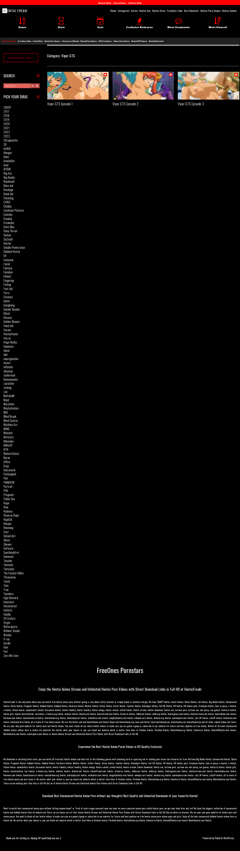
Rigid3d (7, 519)
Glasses (7, 317)
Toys (5, 585)
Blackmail (8, 181)
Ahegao (7, 152)
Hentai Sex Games (52, 41)
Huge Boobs (10, 342)
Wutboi (7, 635)
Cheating (8, 198)
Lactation (8, 383)
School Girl (9, 536)
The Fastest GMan (13, 573)
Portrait (7, 486)
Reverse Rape (11, 515)
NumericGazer (11, 453)
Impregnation (10, 358)
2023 (6, 136)
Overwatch (9, 470)
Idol (5, 354)
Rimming (8, 527)
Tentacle (8, 564)
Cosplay (7, 218)
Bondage (8, 189)
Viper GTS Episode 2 (125, 103)
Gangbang (9, 305)
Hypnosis (8, 346)
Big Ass (7, 173)
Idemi (6, 350)
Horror (7, 338)
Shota (6, 540)
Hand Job (8, 325)
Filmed (7, 276)
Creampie (8, 222)
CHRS (6, 202)
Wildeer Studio (11, 630)
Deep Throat (10, 231)
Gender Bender (11, 309)
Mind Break (9, 416)
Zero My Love (10, 655)
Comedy (7, 214)
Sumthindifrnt (11, 552)
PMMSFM (8, 482)
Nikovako (8, 441)
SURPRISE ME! (20, 57)
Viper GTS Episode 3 (191, 103)
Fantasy (7, 268)
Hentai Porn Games (89, 41)
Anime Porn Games (121, 41)
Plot (5, 478)
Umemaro (8, 602)
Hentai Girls (104, 3)
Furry (6, 292)
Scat (6, 532)
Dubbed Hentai (11, 251)
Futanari (8, 297)
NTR (5, 449)
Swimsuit (8, 556)
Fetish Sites (38, 41)
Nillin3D (7, 445)
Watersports (10, 626)
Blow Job (8, 185)
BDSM (7, 169)
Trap (5, 589)
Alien (6, 156)
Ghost (6, 313)
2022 (6, 132)
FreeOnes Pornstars (120, 670)
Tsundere (8, 593)
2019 (6, 119)
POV (5, 490)
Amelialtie (9, 161)
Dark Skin (8, 227)
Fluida (217, 838)
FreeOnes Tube (24, 41)
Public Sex (9, 499)
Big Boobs (9, 177)
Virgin (6, 622)
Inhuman (8, 371)
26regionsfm (10, 140)
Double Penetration (14, 247)
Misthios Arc (10, 424)
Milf (5, 412)
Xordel (7, 643)
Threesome (9, 577)
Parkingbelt (9, 474)
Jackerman (9, 375)
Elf (5, 255)
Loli (5, 391)
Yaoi (5, 647)
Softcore (8, 548)
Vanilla (7, 614)
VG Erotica (9, 618)
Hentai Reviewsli (156, 41)
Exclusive (8, 260)
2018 (6, 115)
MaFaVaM (8, 395)
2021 (6, 128)
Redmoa (7, 511)
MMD (6, 428)
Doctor (7, 243)
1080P (7, 107)
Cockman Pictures (13, 210)
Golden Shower (11, 321)
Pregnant (8, 494)
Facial (6, 264)
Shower (7, 544)
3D (5, 144)
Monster (8, 433)
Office (6, 461)
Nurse (6, 457)
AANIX (7, 148)
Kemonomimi (10, 379)
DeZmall (8, 239)
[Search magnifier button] (37, 85)
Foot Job (8, 288)
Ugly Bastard (10, 597)
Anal (5, 165)
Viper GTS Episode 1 (60, 103)
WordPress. (228, 838)
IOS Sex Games (105, 41)
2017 (6, 111)
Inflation (8, 367)
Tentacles (8, 569)
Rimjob (7, 523)
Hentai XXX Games (139, 41)
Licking (7, 387)
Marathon (8, 404)
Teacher (7, 560)
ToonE (6, 581)
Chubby (7, 206)
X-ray (6, 639)
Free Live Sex (10, 41)
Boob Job (8, 194)
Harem (7, 330)
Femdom (8, 272)
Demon (7, 235)
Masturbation (10, 408)
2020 (6, 123)
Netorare (8, 437)
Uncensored (10, 606)
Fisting (7, 284)
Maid (6, 400)
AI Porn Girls (135, 3)
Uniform (7, 610)
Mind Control (10, 420)
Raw (5, 507)
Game (6, 301)
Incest (6, 362)
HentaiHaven (10, 334)
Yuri (5, 651)
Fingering (8, 280)
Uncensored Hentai (70, 41)
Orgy (6, 466)
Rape (6, 503)
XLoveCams (120, 3)
